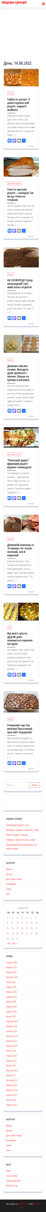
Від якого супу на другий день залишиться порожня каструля (19, 638)
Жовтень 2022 (11, 1085)
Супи (9, 627)
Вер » (14, 943)
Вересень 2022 (12, 1090)
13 (32, 923)
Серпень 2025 (11, 996)
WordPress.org (11, 1185)
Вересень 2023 (12, 1046)
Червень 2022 (11, 1104)
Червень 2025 (11, 1006)
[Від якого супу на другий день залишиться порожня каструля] (21, 611)
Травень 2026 (11, 972)
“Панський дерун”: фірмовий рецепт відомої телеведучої (19, 463)
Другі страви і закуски (14, 183)
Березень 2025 (12, 1021)
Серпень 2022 (11, 1095)
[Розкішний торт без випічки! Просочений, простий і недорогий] (21, 701)
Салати (8, 888)
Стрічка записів (11, 1175)
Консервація (11, 884)
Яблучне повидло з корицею (17, 834)
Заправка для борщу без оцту (17, 825)
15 (8, 928)
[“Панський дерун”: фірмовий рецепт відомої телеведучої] (21, 437)
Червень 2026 (11, 967)
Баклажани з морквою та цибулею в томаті (22, 830)
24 (17, 933)
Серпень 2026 (11, 962)
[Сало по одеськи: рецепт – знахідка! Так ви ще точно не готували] (21, 166)
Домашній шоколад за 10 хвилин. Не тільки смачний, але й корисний (20, 550)
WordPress (22, 1203)
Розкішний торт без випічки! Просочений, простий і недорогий (20, 728)
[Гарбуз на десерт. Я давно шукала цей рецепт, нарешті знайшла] (21, 77)
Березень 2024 (12, 1036)
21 (36, 928)
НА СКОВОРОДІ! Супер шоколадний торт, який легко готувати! (20, 283)
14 (36, 923)
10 (17, 923)
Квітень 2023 (11, 1065)
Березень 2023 (12, 1070)
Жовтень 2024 (11, 1026)
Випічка (10, 360)
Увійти (8, 1170)
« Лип (8, 943)
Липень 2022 (11, 1100)
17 (17, 928)
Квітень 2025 (11, 1016)
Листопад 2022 (11, 1080)
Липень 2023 (11, 1050)
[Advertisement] (23, 32)
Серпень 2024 (11, 1031)
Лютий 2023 (10, 1075)
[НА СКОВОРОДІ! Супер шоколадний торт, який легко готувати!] (21, 257)
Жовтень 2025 (11, 991)
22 (8, 933)
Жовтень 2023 (11, 1041)
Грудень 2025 (11, 987)
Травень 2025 (11, 1011)
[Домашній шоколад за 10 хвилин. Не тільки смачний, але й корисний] (21, 523)
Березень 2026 (12, 977)
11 (22, 923)
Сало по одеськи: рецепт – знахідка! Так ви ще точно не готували (20, 194)
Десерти (10, 93)
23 (13, 933)
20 (32, 928)
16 (13, 928)
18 (22, 928)
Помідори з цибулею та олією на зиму (20, 839)
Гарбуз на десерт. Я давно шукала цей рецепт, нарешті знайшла (18, 104)
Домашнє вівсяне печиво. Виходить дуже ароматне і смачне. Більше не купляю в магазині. (18, 373)
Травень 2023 (11, 1060)
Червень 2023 (11, 1055)
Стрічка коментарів (13, 1180)
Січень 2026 (10, 982)
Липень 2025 (11, 1001)
